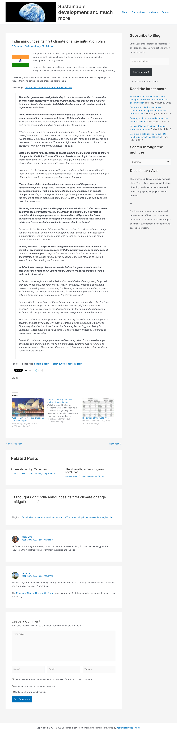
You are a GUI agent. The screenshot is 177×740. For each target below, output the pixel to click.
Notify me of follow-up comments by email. (35, 686)
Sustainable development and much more (85, 12)
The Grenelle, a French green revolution (84, 471)
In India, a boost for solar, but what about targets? (58, 363)
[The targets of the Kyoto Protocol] (98, 407)
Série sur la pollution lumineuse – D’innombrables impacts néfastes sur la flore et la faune (149, 110)
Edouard (26, 573)
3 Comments (18, 46)
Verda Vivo (27, 537)
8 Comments (71, 476)
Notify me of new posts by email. (30, 692)
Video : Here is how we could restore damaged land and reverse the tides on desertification (149, 99)
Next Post (115, 444)
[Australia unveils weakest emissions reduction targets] (28, 407)
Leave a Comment (19, 473)
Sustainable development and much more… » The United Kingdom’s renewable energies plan (67, 517)
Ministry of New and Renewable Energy (35, 593)
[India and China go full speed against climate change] (64, 410)
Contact (165, 12)
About (124, 12)
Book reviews (138, 12)
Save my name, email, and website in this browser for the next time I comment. (53, 679)
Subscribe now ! (141, 72)
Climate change (33, 46)
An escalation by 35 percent (29, 469)
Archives (153, 12)
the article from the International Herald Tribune (48, 87)
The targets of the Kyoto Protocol (97, 418)
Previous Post (14, 444)
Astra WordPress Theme (128, 727)
